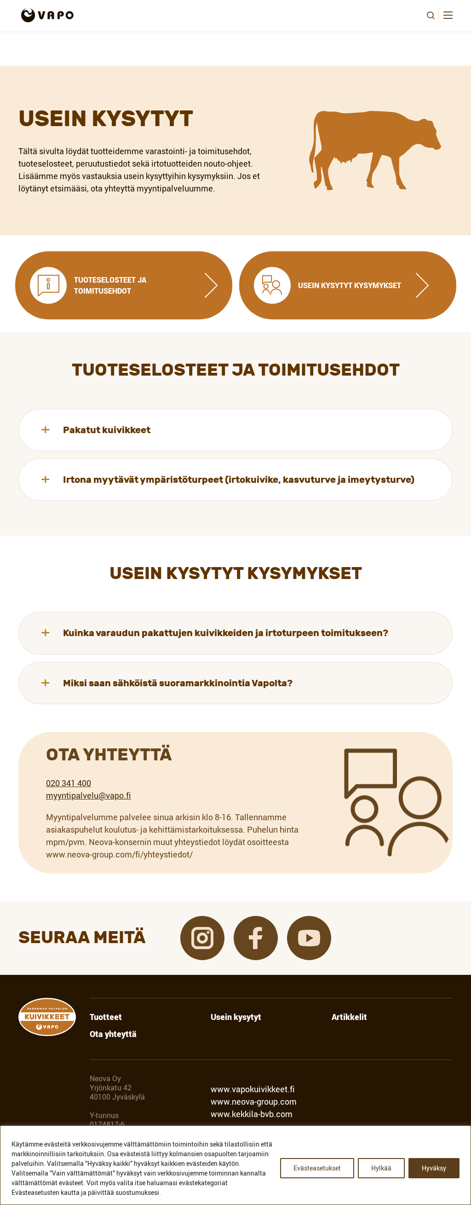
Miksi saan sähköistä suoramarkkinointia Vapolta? (178, 683)
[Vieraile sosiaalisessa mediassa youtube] (309, 938)
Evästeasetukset (317, 1168)
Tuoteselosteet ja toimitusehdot (110, 285)
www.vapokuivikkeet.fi (253, 1089)
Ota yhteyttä (113, 1034)
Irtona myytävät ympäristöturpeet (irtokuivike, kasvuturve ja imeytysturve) (238, 479)
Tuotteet (106, 1017)
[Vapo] (47, 15)
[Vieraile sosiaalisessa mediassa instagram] (202, 938)
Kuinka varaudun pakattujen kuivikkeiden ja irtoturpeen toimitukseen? (225, 632)
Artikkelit (349, 1017)
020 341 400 (68, 782)
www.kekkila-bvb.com (252, 1113)
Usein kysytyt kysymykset (349, 285)
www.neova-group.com (254, 1101)
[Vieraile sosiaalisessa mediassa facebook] (256, 938)
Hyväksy (434, 1168)
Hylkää (381, 1168)
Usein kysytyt (236, 1017)
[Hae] (431, 15)
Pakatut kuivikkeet (106, 429)
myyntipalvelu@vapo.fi (88, 795)
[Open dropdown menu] (448, 15)
